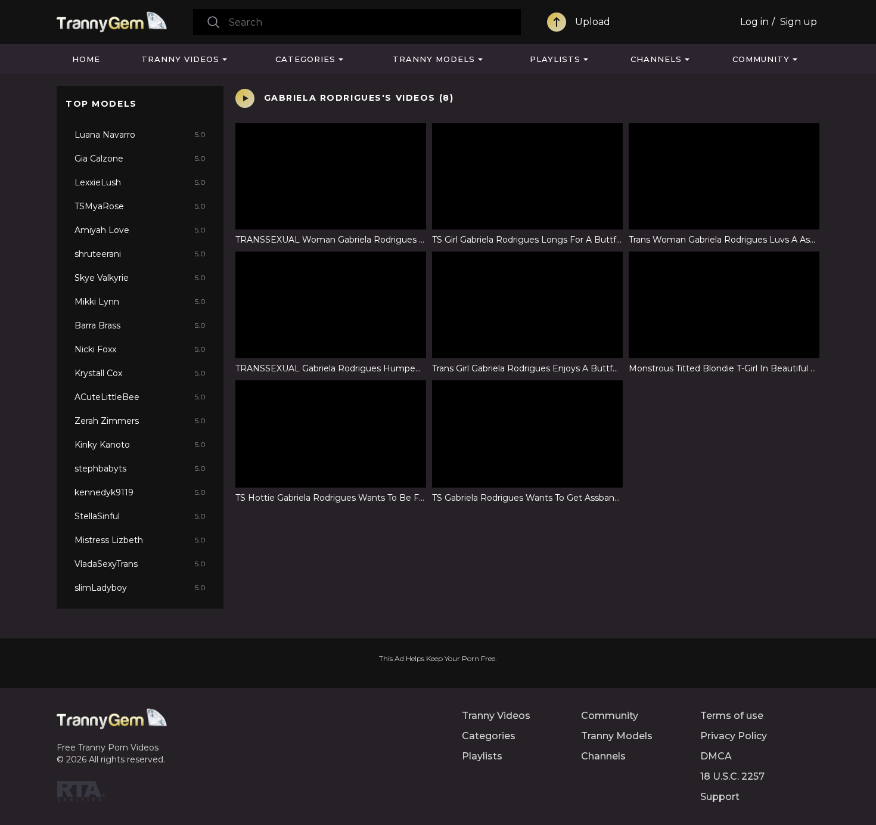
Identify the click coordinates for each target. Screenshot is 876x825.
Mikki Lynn (140, 301)
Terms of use (731, 715)
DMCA (716, 756)
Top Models (101, 103)
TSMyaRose (140, 206)
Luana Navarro (140, 134)
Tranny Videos (180, 59)
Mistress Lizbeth (140, 540)
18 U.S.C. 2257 (732, 776)
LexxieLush (140, 182)
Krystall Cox (140, 373)
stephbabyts (140, 468)
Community (761, 59)
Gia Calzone (140, 158)
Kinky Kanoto (140, 444)
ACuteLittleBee (140, 397)
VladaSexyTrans (140, 564)
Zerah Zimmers (140, 420)
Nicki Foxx (140, 349)
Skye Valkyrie (140, 277)
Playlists (555, 59)
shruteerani (140, 254)
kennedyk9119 (140, 492)
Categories (305, 59)
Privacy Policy (733, 736)
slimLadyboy (140, 587)
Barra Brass (140, 325)
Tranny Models (434, 59)
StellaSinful (140, 516)
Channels (656, 59)
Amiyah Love (140, 230)
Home (86, 59)
